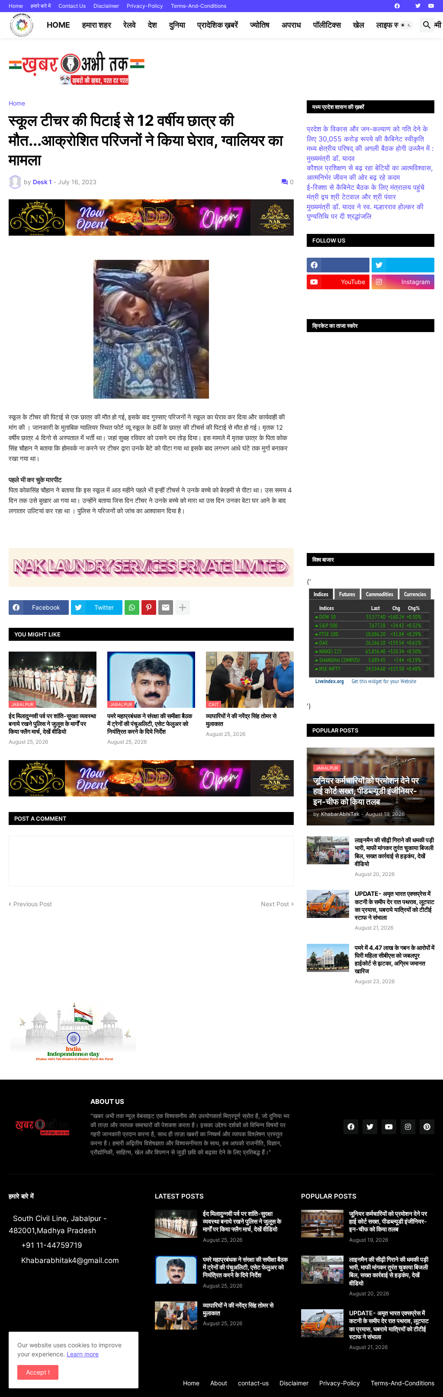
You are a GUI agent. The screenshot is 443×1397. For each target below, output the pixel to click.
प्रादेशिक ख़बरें (217, 24)
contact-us (253, 1383)
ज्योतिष (260, 24)
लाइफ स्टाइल (394, 24)
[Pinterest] (148, 607)
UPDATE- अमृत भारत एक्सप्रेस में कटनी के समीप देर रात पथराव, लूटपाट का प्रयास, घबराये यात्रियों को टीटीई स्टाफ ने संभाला (394, 905)
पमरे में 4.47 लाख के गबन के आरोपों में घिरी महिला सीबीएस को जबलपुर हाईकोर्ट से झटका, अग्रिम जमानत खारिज (394, 959)
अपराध (291, 24)
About (218, 1383)
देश (152, 24)
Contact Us (72, 6)
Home (16, 6)
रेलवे (129, 24)
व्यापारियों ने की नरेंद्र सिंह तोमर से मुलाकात (241, 719)
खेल (358, 24)
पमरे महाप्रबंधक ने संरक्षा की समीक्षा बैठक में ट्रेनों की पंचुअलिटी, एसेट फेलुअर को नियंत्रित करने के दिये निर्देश (149, 723)
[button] (405, 25)
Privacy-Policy (145, 6)
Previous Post (32, 904)
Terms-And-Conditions (198, 6)
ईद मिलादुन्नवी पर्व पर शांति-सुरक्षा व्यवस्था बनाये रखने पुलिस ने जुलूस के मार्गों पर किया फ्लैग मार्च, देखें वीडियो (52, 723)
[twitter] (418, 6)
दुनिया (177, 24)
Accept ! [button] (38, 1372)
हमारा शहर (96, 24)
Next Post (275, 904)
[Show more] (182, 607)
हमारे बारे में (41, 6)
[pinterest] (427, 1126)
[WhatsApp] (132, 607)
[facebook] (397, 6)
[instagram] (408, 1126)
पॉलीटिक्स (327, 24)
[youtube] (431, 6)
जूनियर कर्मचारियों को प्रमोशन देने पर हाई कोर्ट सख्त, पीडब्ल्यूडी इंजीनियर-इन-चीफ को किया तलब (388, 1221)
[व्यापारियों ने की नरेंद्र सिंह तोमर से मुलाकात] (176, 1315)
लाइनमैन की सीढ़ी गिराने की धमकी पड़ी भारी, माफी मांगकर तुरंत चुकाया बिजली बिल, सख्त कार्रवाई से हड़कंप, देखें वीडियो (394, 851)
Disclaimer (106, 6)
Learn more (83, 1354)
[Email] (165, 607)
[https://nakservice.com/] (338, 298)
